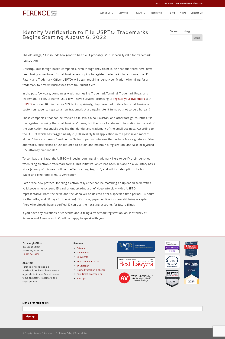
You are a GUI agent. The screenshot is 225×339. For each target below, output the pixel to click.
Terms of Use (81, 333)
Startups (81, 279)
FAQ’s (139, 13)
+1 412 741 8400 (164, 4)
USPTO (27, 104)
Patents (81, 248)
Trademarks (83, 253)
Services (123, 13)
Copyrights (82, 257)
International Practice (88, 262)
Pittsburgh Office (32, 243)
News (183, 13)
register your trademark (129, 99)
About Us (105, 13)
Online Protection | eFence (91, 270)
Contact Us (196, 13)
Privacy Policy (65, 333)
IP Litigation (83, 266)
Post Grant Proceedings (89, 274)
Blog (172, 13)
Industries (156, 13)
